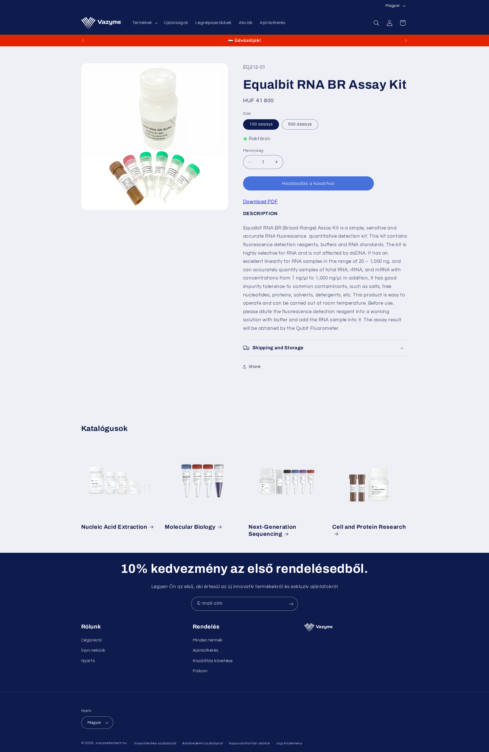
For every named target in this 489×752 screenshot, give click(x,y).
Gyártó (88, 661)
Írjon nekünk (93, 651)
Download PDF (260, 201)
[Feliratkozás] (291, 604)
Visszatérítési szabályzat (155, 743)
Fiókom (200, 671)
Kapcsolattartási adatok (249, 743)
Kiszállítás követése (213, 661)
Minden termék (208, 640)
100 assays (261, 124)
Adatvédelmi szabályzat (202, 743)
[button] (144, 23)
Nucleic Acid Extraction (114, 527)
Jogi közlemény (289, 743)
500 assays (300, 124)
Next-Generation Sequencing (272, 530)
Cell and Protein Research (369, 527)
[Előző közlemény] (83, 40)
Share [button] (255, 366)
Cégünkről (91, 640)
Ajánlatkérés (205, 651)
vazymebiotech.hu (111, 743)
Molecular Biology (190, 527)
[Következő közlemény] (406, 40)
